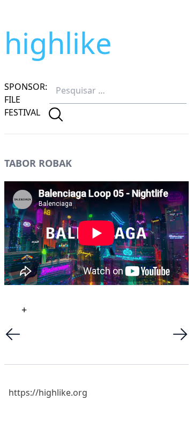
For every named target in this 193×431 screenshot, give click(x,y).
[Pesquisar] (55, 114)
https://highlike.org (48, 392)
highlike (58, 43)
